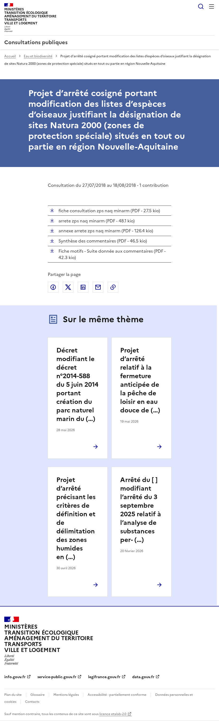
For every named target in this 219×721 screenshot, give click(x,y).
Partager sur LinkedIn (83, 287)
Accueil (10, 56)
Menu (211, 6)
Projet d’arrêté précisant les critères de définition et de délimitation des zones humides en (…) (76, 518)
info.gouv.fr (15, 677)
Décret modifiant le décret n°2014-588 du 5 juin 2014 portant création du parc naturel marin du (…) (77, 385)
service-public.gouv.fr (56, 677)
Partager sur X (68, 287)
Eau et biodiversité (38, 56)
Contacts (32, 701)
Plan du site (13, 694)
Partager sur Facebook (53, 287)
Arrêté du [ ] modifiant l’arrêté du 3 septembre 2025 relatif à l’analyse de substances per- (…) (140, 510)
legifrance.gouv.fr (104, 677)
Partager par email (98, 287)
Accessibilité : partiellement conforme (117, 694)
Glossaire (37, 694)
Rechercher (200, 6)
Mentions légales (66, 694)
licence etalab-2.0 (112, 714)
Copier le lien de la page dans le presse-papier (113, 287)
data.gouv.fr (143, 677)
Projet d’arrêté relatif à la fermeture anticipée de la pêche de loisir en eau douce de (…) (140, 380)
